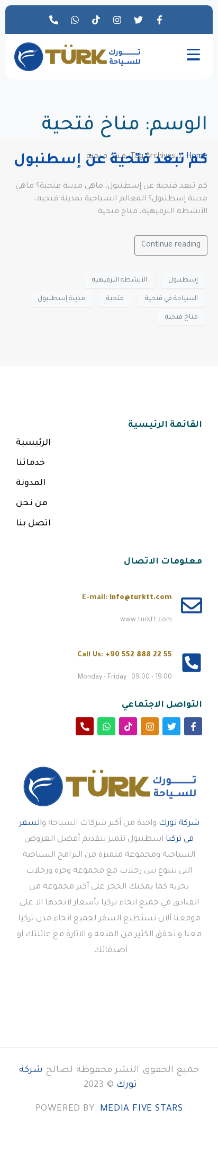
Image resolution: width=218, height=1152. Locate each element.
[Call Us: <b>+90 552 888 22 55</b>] (191, 662)
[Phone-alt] (53, 20)
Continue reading (171, 245)
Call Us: (124, 655)
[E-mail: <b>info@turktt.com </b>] (191, 605)
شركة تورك (179, 823)
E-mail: (127, 598)
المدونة (31, 483)
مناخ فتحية (181, 317)
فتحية (115, 299)
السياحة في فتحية (171, 299)
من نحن (32, 503)
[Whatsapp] (75, 20)
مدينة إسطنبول (61, 299)
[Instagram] (117, 20)
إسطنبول (183, 280)
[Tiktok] (96, 20)
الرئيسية (33, 443)
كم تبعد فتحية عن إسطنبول (110, 161)
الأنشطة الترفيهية (119, 280)
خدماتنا (30, 463)
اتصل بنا (33, 524)
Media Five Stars (141, 1109)
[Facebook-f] (159, 20)
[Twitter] (138, 20)
